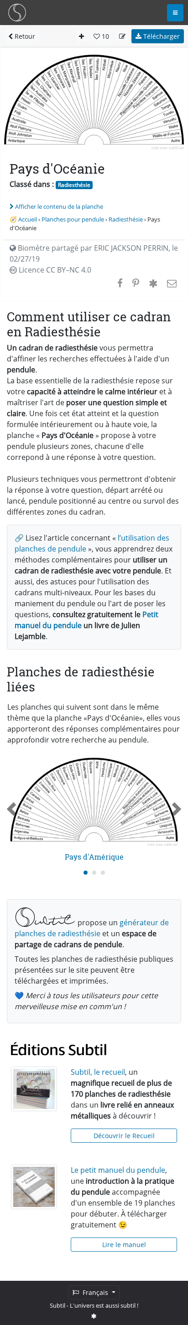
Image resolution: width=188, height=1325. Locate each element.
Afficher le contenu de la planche (59, 206)
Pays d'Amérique (94, 856)
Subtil (57, 1305)
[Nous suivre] (94, 1316)
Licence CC (54, 270)
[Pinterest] (136, 283)
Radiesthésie (74, 185)
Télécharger (160, 36)
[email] (170, 283)
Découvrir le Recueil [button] (124, 1135)
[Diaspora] (153, 283)
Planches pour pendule (73, 219)
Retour (24, 36)
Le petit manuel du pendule (118, 1170)
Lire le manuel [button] (124, 1244)
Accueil (27, 219)
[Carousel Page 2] (94, 873)
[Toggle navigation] (175, 12)
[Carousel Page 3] (103, 873)
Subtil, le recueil (98, 1072)
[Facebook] (120, 283)
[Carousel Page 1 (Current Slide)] (86, 873)
